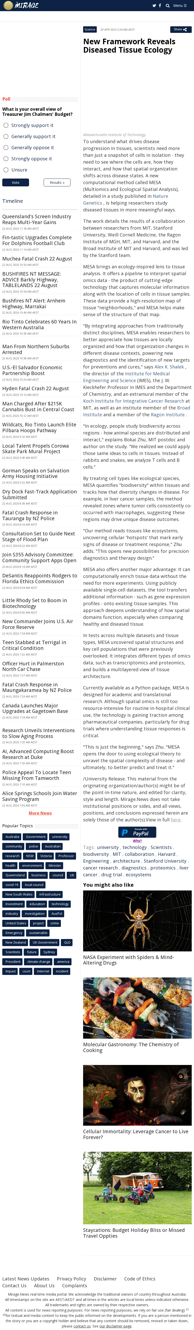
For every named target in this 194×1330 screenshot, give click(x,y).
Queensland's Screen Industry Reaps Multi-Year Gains (36, 219)
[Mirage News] (21, 5)
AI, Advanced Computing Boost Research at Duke (38, 754)
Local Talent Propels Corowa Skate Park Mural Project (35, 449)
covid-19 (12, 884)
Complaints (74, 1285)
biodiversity (96, 854)
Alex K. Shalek (169, 367)
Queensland (15, 875)
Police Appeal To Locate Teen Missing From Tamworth (36, 775)
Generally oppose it (32, 147)
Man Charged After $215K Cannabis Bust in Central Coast (38, 406)
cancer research (100, 868)
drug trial (111, 874)
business (39, 875)
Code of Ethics (139, 1279)
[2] (4, 1314)
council (58, 875)
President (13, 961)
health (10, 865)
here (176, 820)
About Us (44, 1285)
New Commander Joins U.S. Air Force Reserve (37, 624)
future (32, 952)
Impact (11, 971)
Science (90, 29)
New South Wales (19, 894)
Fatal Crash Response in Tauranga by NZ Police (30, 515)
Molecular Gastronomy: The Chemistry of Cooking (131, 1047)
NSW (30, 856)
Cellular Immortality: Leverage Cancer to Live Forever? (135, 1134)
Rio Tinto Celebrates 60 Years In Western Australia (39, 324)
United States (16, 923)
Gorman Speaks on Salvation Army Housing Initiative (35, 473)
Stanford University (165, 861)
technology (135, 847)
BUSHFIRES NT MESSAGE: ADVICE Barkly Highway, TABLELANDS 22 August (31, 280)
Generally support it (33, 136)
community (14, 846)
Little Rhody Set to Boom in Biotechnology (34, 603)
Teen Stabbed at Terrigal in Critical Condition (34, 645)
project (38, 923)
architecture (126, 861)
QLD (67, 942)
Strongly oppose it (31, 159)
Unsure (19, 170)
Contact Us (14, 1285)
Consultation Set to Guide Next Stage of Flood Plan (38, 536)
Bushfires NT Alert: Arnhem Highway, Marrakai (33, 303)
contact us (82, 1326)
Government (35, 836)
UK (72, 875)
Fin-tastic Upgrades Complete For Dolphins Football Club (37, 240)
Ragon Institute (168, 414)
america (63, 961)
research (12, 856)
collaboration (139, 854)
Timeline (12, 201)
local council (34, 884)
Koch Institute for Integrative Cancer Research (133, 401)
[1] (187, 1309)
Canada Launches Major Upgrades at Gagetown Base (35, 708)
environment (32, 865)
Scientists (161, 847)
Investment (14, 904)
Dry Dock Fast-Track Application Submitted (39, 494)
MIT (117, 854)
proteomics (163, 868)
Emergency (14, 932)
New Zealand (16, 942)
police (33, 846)
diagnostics (134, 868)
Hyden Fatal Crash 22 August (35, 388)
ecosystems (138, 874)
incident (62, 971)
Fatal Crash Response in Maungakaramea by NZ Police (37, 687)
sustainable (38, 932)
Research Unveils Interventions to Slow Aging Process (38, 733)
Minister (55, 865)
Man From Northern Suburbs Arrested (35, 349)
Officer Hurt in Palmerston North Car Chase (33, 666)
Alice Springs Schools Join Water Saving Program (39, 796)
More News (40, 813)
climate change (38, 961)
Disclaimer (105, 1279)
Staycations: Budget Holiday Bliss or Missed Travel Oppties (134, 1233)
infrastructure (50, 894)
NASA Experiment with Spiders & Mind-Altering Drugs (128, 960)
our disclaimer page (116, 1326)
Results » (57, 182)
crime (55, 923)
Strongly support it (32, 125)
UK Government (45, 942)
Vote (15, 182)
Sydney (49, 952)
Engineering (96, 861)
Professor (66, 856)
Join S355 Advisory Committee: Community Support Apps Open (39, 557)
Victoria (46, 856)
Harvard (166, 854)
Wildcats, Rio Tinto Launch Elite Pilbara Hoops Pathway (39, 427)
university (108, 847)
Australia (12, 836)
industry (12, 913)
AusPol (57, 913)
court (26, 971)
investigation (35, 913)
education (37, 904)
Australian (53, 846)
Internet (43, 971)
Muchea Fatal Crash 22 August (37, 258)
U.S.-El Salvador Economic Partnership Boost (32, 370)
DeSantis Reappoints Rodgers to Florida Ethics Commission (39, 578)
